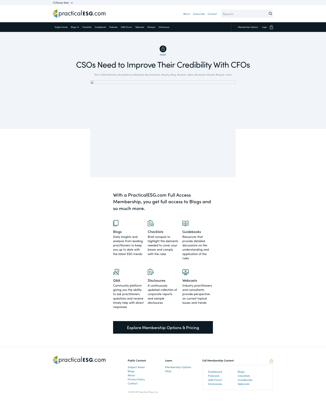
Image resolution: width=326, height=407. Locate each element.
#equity (165, 74)
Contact (212, 13)
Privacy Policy (136, 379)
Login (264, 26)
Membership (248, 26)
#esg (173, 74)
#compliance (125, 74)
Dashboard (215, 371)
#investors (200, 74)
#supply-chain (224, 74)
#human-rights (185, 74)
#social (211, 74)
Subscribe (199, 13)
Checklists (87, 26)
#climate (112, 74)
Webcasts (139, 26)
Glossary (151, 26)
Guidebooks (100, 26)
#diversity (138, 74)
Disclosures (164, 26)
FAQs (168, 371)
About (186, 13)
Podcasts (113, 26)
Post (163, 54)
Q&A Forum (126, 26)
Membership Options (178, 367)
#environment (152, 74)
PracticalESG (79, 13)
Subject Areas (61, 26)
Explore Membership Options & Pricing (163, 327)
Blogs (73, 26)
